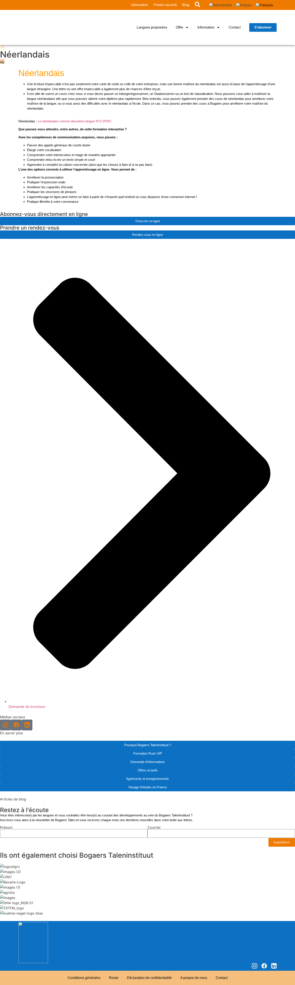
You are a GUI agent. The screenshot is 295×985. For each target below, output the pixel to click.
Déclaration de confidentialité (149, 978)
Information (205, 27)
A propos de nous (193, 978)
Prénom (6, 827)
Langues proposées (152, 27)
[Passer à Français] (264, 5)
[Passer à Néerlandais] (220, 5)
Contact (235, 27)
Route (113, 978)
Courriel (154, 827)
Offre (179, 27)
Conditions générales (84, 978)
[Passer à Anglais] (244, 5)
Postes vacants (165, 5)
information (139, 5)
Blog (185, 5)
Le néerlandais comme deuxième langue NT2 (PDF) (74, 121)
